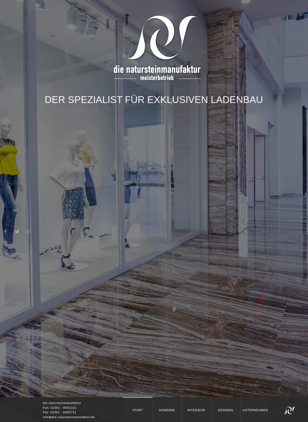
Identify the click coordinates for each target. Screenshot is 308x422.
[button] (279, 390)
